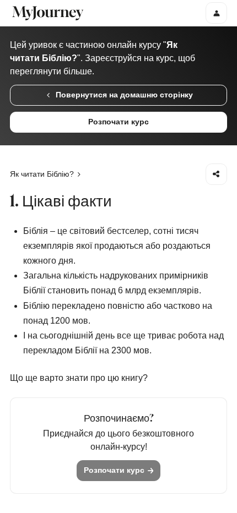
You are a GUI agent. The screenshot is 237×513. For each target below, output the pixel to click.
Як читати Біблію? (42, 174)
